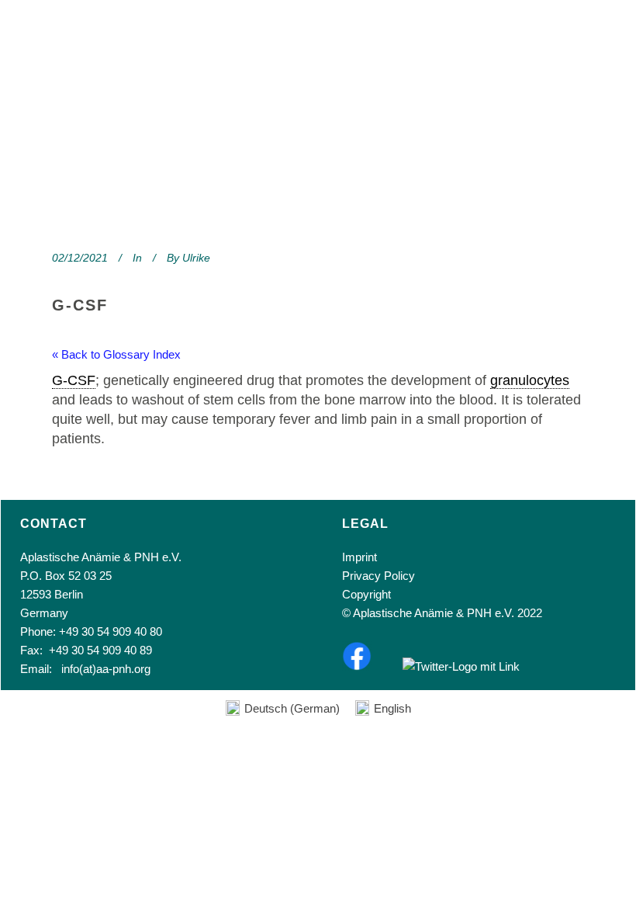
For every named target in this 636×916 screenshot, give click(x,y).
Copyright (366, 594)
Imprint (359, 557)
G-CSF (80, 305)
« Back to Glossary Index (116, 354)
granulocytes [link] (529, 380)
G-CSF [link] (73, 380)
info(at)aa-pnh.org (105, 668)
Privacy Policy (378, 575)
